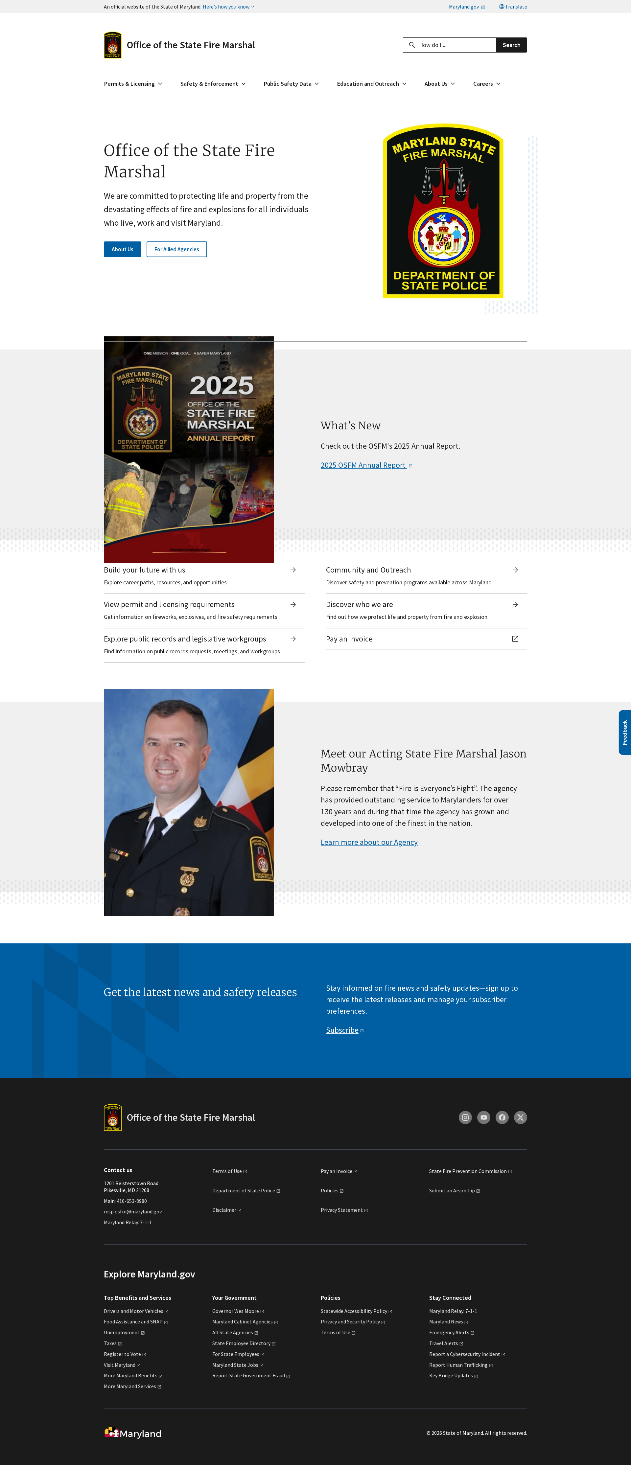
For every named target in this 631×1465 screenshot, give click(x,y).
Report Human (458, 1365)
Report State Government (248, 1375)
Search (512, 45)
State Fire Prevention (468, 1171)
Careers (483, 83)
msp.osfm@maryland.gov (133, 1211)
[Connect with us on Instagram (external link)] (465, 1117)
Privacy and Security (350, 1321)
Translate (516, 6)
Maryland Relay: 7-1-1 (128, 1222)
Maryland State (235, 1365)
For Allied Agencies (176, 249)
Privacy (342, 1210)
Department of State (243, 1190)
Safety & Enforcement (209, 83)
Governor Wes (235, 1311)
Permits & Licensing (129, 83)
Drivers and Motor (133, 1311)
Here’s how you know (226, 6)
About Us (436, 83)
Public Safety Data (288, 83)
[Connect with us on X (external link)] (520, 1117)
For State (235, 1354)
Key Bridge (451, 1375)
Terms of (227, 1171)
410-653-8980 (132, 1201)
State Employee (241, 1343)
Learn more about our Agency (369, 842)
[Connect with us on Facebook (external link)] (502, 1117)
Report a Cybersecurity (464, 1354)
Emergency (449, 1332)
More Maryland (130, 1375)
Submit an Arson (452, 1190)
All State (232, 1332)
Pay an (336, 1171)
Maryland (446, 1321)
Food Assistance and (133, 1321)
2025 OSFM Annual (364, 465)
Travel (443, 1343)
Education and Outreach (368, 83)
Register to (122, 1354)
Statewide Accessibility (354, 1311)
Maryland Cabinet (242, 1321)
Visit (119, 1365)
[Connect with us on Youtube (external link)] (483, 1117)
